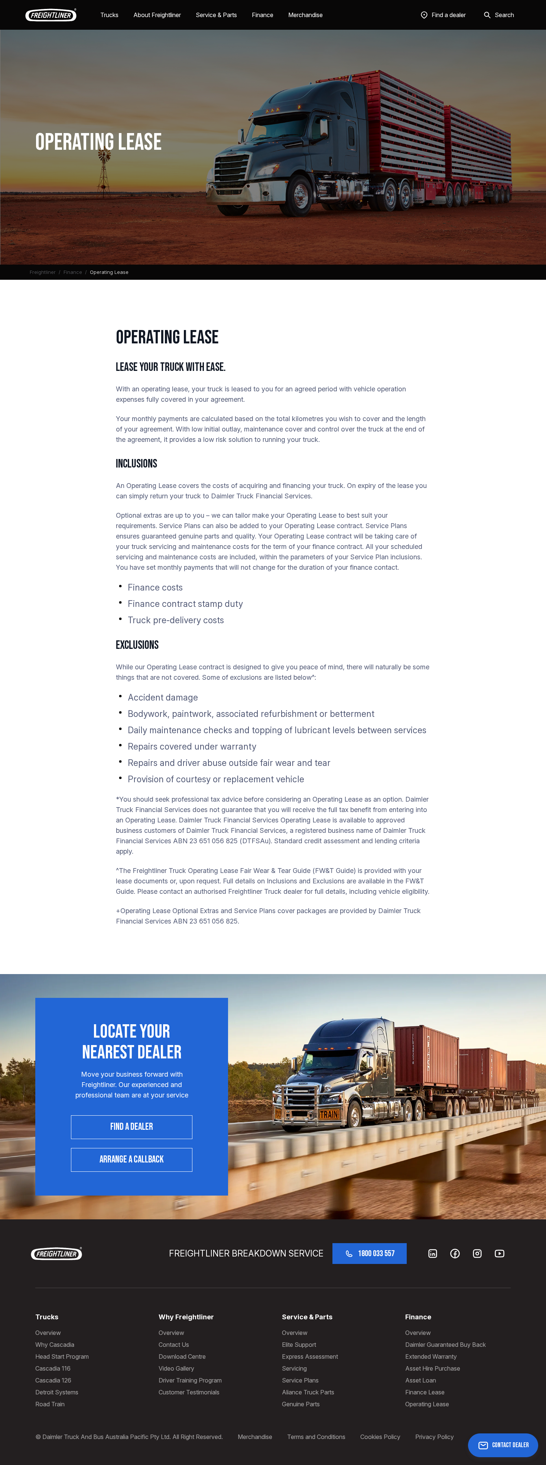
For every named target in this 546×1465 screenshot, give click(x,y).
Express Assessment (310, 1356)
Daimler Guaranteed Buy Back (445, 1344)
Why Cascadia (54, 1344)
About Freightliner (157, 15)
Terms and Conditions (316, 1436)
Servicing (294, 1368)
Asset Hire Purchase (432, 1368)
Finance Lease (425, 1392)
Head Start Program (62, 1356)
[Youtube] (499, 1253)
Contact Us (174, 1344)
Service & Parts (216, 15)
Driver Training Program (190, 1380)
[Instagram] (477, 1253)
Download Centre (182, 1356)
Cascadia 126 (53, 1380)
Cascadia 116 (53, 1368)
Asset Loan (420, 1380)
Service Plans (300, 1380)
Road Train (50, 1404)
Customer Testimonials (189, 1392)
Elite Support (299, 1344)
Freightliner (43, 272)
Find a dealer (131, 1127)
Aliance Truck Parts (308, 1392)
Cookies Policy (380, 1436)
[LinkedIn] (433, 1253)
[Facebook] (455, 1253)
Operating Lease (427, 1404)
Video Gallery (176, 1368)
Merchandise (305, 15)
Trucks (109, 15)
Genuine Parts (301, 1404)
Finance (262, 15)
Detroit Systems (56, 1392)
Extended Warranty (431, 1356)
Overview (48, 1332)
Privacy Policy (434, 1436)
